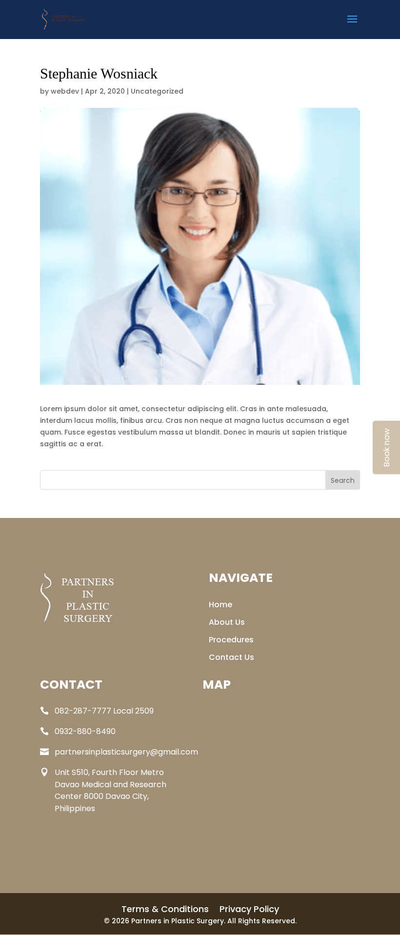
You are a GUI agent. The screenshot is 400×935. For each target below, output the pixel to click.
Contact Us (231, 659)
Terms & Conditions (165, 911)
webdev (65, 91)
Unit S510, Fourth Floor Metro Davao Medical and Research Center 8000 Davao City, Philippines (110, 790)
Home (220, 606)
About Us (227, 624)
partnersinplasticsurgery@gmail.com (126, 751)
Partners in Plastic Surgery (177, 921)
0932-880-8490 (85, 731)
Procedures (231, 641)
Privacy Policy (249, 911)
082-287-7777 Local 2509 (104, 710)
